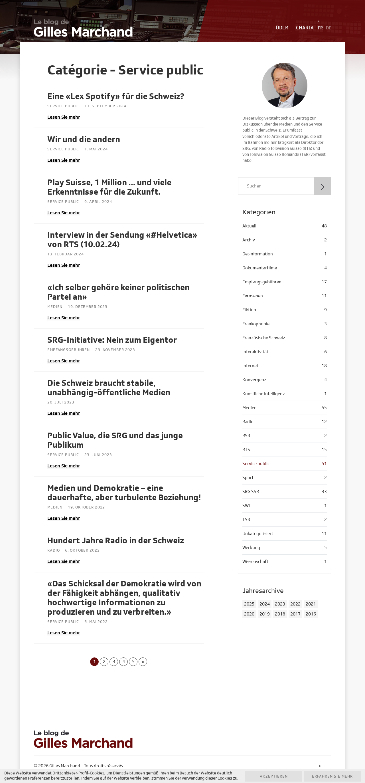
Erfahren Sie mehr (332, 776)
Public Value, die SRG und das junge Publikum (115, 440)
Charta (305, 28)
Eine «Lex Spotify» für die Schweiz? (115, 96)
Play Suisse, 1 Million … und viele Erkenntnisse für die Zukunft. (109, 187)
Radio (53, 550)
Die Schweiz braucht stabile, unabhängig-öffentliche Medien (108, 387)
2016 (311, 614)
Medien (54, 306)
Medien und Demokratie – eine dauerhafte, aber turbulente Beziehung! (124, 493)
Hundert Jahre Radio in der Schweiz (115, 541)
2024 (264, 604)
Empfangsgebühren (68, 350)
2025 (249, 604)
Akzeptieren (274, 776)
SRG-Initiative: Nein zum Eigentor (112, 340)
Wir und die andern (83, 139)
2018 (280, 614)
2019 (264, 614)
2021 (311, 604)
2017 (295, 614)
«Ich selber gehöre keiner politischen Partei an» (118, 292)
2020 (249, 614)
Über (282, 28)
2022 (295, 604)
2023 (280, 604)
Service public (63, 106)
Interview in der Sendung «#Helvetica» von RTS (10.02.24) (122, 239)
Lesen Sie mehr (63, 117)
